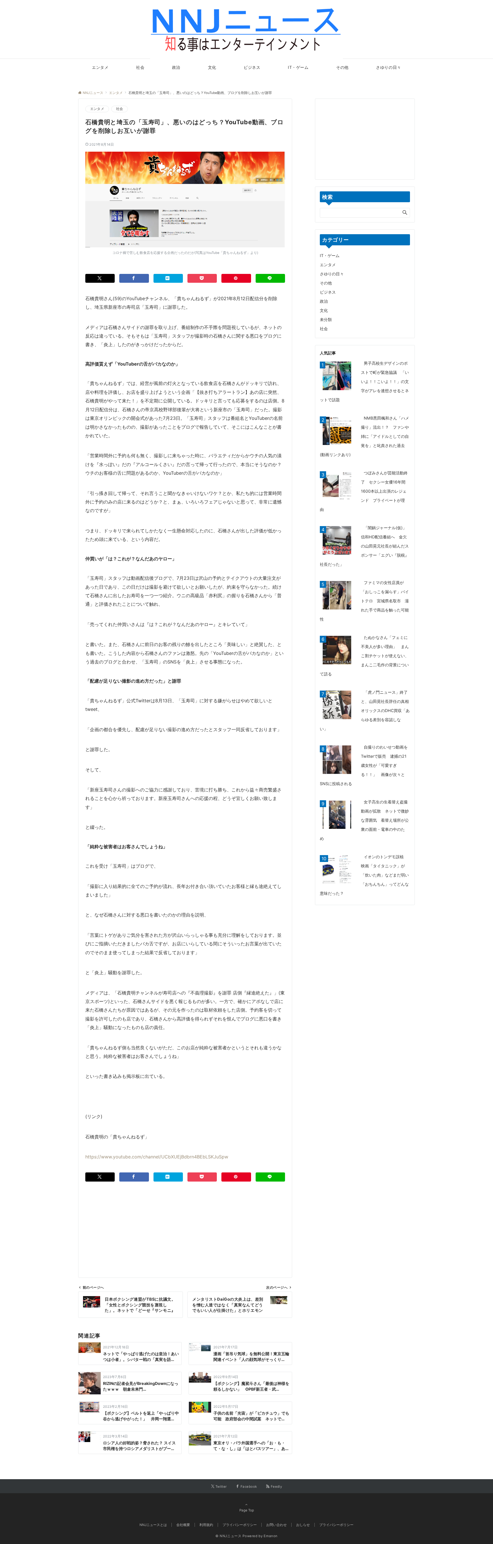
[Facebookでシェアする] (134, 278)
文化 (324, 310)
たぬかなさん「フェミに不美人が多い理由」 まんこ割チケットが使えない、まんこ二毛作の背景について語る (364, 655)
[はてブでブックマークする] (168, 278)
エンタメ (97, 109)
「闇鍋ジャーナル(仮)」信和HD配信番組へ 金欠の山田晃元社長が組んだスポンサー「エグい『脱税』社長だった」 (364, 546)
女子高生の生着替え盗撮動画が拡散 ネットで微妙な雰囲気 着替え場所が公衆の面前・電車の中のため (364, 820)
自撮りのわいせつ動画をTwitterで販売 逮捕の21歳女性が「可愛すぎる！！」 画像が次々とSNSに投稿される (364, 765)
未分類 (326, 319)
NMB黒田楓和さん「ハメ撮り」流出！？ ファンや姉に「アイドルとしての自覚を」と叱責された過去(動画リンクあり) (364, 436)
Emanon (271, 1536)
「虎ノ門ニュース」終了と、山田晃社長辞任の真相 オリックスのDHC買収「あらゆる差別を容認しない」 (366, 710)
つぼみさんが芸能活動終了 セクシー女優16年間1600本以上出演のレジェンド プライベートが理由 (364, 491)
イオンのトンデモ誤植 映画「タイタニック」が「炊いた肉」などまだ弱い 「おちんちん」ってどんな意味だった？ (366, 875)
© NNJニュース (228, 1536)
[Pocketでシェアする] (202, 278)
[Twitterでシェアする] (100, 278)
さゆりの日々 (332, 273)
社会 (119, 109)
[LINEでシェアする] (270, 278)
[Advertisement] (185, 1222)
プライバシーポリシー (336, 1525)
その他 (326, 282)
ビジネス (328, 292)
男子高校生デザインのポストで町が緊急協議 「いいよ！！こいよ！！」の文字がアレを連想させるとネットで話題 (364, 381)
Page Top (246, 1510)
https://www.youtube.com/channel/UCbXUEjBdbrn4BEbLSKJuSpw (156, 1157)
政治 (324, 301)
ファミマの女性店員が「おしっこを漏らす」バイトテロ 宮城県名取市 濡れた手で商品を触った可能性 (364, 600)
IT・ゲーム (330, 255)
